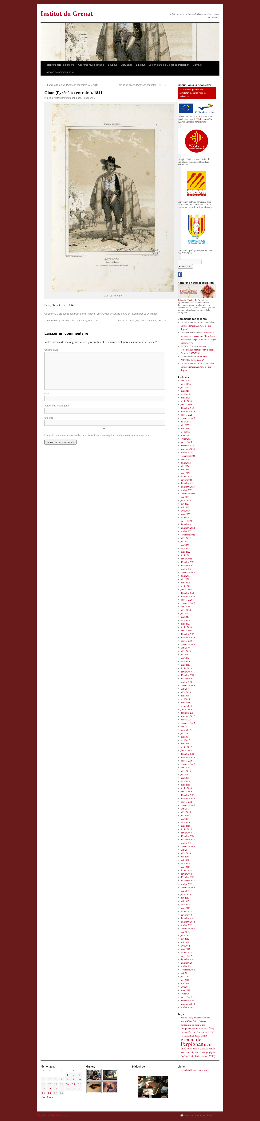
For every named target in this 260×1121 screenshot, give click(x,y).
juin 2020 (185, 613)
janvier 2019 (186, 671)
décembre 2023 (187, 483)
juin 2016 (185, 774)
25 (43, 1093)
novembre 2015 (188, 798)
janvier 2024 (186, 479)
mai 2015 (185, 818)
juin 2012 (185, 938)
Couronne (201, 1032)
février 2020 (186, 627)
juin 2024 (185, 466)
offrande (202, 1052)
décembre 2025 (187, 407)
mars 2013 (185, 907)
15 (67, 1083)
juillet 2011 (186, 976)
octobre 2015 (186, 801)
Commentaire (51, 349)
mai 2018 (185, 695)
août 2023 (185, 496)
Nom (47, 393)
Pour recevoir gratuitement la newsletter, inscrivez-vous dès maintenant (193, 93)
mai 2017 (185, 736)
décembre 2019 (187, 633)
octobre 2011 (186, 966)
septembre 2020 (188, 603)
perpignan (210, 1052)
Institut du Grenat (67, 13)
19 (49, 1088)
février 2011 (186, 993)
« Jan (43, 1097)
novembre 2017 (188, 716)
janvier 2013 (186, 914)
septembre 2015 (188, 805)
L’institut (140, 64)
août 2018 (185, 688)
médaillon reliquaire (189, 1052)
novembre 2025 (188, 411)
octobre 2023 (186, 490)
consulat (204, 1028)
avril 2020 (185, 620)
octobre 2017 (186, 719)
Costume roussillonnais (91, 64)
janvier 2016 (186, 791)
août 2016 (185, 767)
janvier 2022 (186, 558)
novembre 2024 (188, 448)
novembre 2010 (188, 1003)
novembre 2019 (188, 637)
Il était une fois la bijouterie (59, 64)
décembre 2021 (187, 561)
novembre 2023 (188, 486)
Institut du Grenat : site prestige (195, 1069)
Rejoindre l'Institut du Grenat (191, 299)
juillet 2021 (186, 575)
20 (55, 1088)
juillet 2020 (186, 609)
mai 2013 (185, 901)
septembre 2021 (188, 572)
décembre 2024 (187, 445)
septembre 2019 (188, 644)
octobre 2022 (186, 531)
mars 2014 (185, 866)
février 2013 (186, 911)
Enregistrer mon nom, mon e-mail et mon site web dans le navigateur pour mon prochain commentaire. (97, 435)
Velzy (212, 1056)
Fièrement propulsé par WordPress (200, 1115)
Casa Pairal (192, 1021)
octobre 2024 (186, 452)
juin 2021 (185, 579)
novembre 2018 (188, 678)
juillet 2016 (186, 770)
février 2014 (186, 870)
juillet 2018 (186, 692)
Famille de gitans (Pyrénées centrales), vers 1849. (71, 84)
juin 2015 (185, 815)
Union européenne (205, 118)
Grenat (204, 1035)
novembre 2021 (188, 565)
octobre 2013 (186, 883)
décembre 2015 (187, 794)
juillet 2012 (186, 935)
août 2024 (185, 459)
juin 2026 (185, 387)
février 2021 (186, 585)
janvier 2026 (186, 404)
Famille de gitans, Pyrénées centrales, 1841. (141, 84)
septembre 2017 (188, 722)
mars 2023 (185, 513)
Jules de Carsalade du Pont (204, 1048)
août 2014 (185, 849)
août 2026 (185, 380)
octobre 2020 (186, 599)
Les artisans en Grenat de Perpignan (169, 64)
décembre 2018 (187, 674)
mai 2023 (185, 507)
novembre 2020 (188, 596)
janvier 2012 (186, 955)
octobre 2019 (186, 640)
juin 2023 (185, 503)
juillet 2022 (186, 537)
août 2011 (185, 972)
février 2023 (186, 517)
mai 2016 (185, 777)
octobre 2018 (186, 681)
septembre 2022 (188, 534)
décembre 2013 (187, 877)
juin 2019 (185, 654)
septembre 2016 (188, 764)
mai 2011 (185, 983)
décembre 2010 (187, 1000)
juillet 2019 (186, 651)
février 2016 (186, 788)
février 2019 (186, 668)
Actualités (126, 64)
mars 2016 (185, 784)
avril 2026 (185, 394)
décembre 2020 (187, 592)
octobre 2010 (186, 1007)
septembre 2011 (188, 969)
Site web (48, 417)
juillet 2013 (186, 894)
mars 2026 (185, 397)
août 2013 (185, 890)
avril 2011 (185, 986)
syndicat (203, 1056)
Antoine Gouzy (187, 1017)
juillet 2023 (186, 500)
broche (184, 1021)
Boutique (112, 64)
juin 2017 (185, 733)
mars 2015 (185, 825)
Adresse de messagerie (57, 405)
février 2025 (186, 438)
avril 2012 (185, 945)
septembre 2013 (188, 887)
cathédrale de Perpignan (193, 1024)
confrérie (196, 1028)
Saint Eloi (194, 1056)
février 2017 (186, 746)
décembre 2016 (187, 753)
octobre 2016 (186, 760)
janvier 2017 (186, 750)
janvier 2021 (186, 589)
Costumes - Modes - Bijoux (89, 313)
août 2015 (185, 808)
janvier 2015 (186, 832)
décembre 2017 (187, 712)
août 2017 (185, 726)
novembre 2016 (188, 757)
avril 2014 (185, 863)
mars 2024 (185, 472)
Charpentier (186, 1028)
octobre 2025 (186, 414)
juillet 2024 (186, 462)
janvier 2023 (186, 520)
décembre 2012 (187, 918)
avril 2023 (185, 510)
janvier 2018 (186, 709)
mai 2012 (185, 942)
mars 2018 (185, 702)
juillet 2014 (186, 853)
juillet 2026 (186, 383)
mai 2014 (185, 859)
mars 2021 (185, 582)
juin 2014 (185, 856)
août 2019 (185, 647)
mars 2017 (185, 743)
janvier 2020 (186, 630)
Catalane (202, 1021)
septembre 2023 (188, 493)
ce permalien (150, 313)
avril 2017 (185, 740)
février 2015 (186, 829)
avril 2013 (185, 904)
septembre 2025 (188, 418)
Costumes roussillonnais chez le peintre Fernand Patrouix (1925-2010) (198, 350)
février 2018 (186, 705)
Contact (197, 64)
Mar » (50, 1097)
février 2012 (186, 952)
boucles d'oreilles (202, 1017)
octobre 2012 (186, 925)
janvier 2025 (186, 442)
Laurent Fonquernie (84, 97)
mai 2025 (185, 428)
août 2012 (185, 931)
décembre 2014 (187, 835)
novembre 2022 (188, 527)
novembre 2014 (188, 839)
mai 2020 (185, 616)
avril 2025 (185, 431)
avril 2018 (185, 698)
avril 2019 (185, 661)
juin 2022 (185, 541)
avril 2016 (185, 781)
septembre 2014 (188, 846)
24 (79, 1088)
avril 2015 (185, 822)
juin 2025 (185, 424)
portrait (185, 1056)
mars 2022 (185, 551)
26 (49, 1093)
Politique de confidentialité (59, 72)
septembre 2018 (188, 685)
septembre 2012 (188, 928)
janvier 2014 (186, 873)
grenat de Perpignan (192, 1041)
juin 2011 (185, 979)
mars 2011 (185, 990)
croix (211, 1032)
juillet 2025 (186, 421)
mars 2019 (185, 664)
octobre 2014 (186, 842)
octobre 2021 (186, 568)
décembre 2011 (187, 959)
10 (79, 1079)
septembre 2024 (188, 455)
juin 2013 (185, 897)
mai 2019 (185, 657)
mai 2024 (185, 469)
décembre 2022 (187, 524)
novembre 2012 (188, 921)
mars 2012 (185, 948)
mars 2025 (185, 435)
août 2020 (185, 606)
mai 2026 (185, 390)
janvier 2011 (186, 996)
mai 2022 (185, 544)
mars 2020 (185, 623)
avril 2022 (185, 548)
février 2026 (186, 400)
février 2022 (186, 555)
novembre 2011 (188, 962)
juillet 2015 (186, 811)
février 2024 (186, 476)
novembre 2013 (188, 880)
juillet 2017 (186, 729)
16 (73, 1083)
